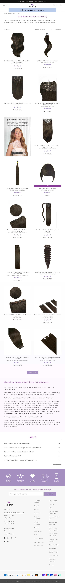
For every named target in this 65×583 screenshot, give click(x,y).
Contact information (46, 581)
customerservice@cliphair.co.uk (14, 512)
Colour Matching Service (53, 540)
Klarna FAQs (52, 548)
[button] (4, 5)
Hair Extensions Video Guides (53, 534)
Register (36, 509)
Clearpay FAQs (53, 552)
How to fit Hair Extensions (53, 523)
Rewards (51, 504)
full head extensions (37, 392)
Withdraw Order (38, 545)
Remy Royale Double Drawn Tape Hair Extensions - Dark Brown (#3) (47, 315)
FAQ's (35, 535)
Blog (50, 507)
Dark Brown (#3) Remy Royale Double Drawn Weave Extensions (17, 273)
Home (5, 13)
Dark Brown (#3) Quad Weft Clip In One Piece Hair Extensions (17, 315)
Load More (32, 372)
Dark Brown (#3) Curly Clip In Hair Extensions (47, 272)
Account (36, 505)
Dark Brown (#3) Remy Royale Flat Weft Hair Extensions (17, 358)
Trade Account (38, 531)
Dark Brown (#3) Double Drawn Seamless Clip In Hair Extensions (47, 146)
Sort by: (37, 29)
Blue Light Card (53, 555)
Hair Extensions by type (54, 518)
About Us (36, 527)
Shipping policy (36, 581)
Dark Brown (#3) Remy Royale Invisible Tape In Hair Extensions (47, 358)
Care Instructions (54, 544)
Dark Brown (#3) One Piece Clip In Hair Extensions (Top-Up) (17, 230)
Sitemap (51, 565)
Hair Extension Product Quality (53, 529)
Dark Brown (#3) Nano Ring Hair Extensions (17, 188)
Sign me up (50, 494)
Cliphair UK (57, 581)
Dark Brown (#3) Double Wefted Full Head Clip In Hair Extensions (17, 61)
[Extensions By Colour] (17, 136)
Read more (51, 22)
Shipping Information (37, 517)
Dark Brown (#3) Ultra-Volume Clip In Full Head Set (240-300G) (47, 104)
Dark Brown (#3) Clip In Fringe (47, 188)
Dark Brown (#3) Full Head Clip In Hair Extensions (17, 103)
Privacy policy (18, 581)
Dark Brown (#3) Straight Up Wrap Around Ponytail (47, 230)
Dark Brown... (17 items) (14, 13)
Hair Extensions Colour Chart (53, 512)
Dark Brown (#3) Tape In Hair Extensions (47, 60)
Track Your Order (39, 542)
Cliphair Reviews (38, 538)
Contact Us (37, 513)
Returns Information (37, 523)
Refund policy (9, 581)
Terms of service (27, 581)
